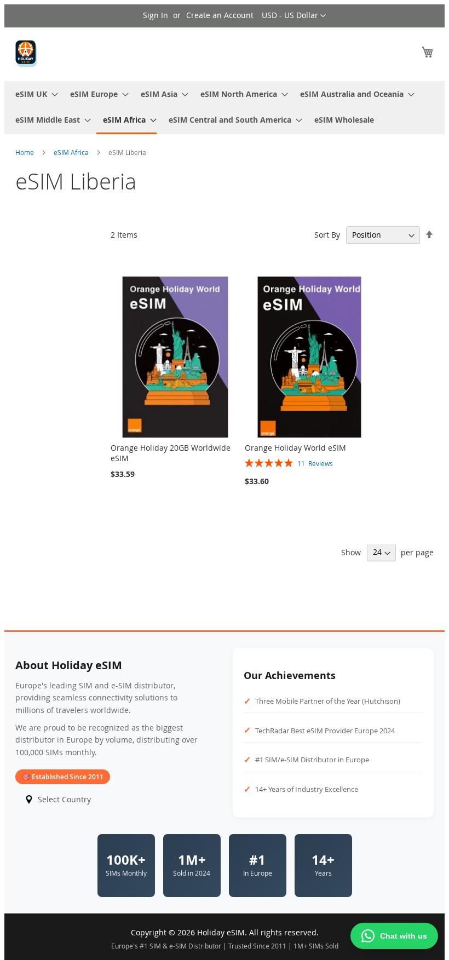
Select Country (64, 799)
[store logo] (26, 53)
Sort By (327, 234)
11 (315, 463)
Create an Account (220, 15)
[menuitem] (33, 94)
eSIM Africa (72, 152)
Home (25, 152)
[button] (294, 16)
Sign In (155, 15)
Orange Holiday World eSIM (295, 447)
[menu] (224, 107)
